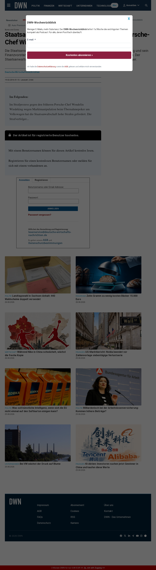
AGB (66, 67)
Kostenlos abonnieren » (79, 55)
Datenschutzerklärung (46, 67)
